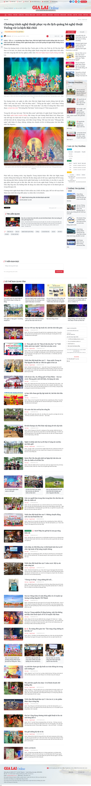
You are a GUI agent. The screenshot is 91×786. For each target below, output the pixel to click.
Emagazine (46, 1)
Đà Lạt (68, 361)
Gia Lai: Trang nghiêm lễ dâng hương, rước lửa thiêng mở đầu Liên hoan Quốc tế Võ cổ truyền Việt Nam (43, 613)
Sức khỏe (50, 14)
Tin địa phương (75, 82)
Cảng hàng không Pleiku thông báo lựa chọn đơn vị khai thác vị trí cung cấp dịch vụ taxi (76, 232)
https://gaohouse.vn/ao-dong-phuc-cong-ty (76, 352)
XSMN (84, 349)
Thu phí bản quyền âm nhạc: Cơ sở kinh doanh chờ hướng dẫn (42, 684)
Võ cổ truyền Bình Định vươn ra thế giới (11, 490)
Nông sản (69, 149)
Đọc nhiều (71, 32)
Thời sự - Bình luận (30, 14)
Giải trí (75, 14)
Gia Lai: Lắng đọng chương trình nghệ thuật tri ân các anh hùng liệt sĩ (43, 716)
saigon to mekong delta (71, 328)
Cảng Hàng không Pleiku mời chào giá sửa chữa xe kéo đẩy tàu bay (76, 197)
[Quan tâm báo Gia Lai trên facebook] (71, 2)
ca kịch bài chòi (13, 108)
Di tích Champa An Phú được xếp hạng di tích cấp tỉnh (43, 426)
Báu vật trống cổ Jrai (52, 318)
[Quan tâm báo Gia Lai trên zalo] (73, 2)
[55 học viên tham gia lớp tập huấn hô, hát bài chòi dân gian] (13, 398)
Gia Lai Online (14, 768)
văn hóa (60, 231)
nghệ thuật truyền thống (18, 115)
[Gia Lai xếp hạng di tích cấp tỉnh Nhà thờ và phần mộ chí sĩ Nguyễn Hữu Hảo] (54, 481)
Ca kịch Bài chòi (45, 231)
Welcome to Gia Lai (36, 1)
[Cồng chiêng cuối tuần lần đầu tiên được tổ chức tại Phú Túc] (77, 310)
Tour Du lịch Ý (72, 358)
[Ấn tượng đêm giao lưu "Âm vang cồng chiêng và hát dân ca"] (13, 634)
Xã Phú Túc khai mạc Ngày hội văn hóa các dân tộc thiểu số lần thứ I (33, 491)
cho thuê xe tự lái (74, 341)
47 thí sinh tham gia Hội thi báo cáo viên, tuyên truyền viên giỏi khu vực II (76, 136)
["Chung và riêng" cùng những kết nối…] (13, 585)
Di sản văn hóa (14, 234)
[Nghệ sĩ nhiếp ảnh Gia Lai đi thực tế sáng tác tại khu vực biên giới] (13, 447)
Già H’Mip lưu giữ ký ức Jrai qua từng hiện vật (43, 532)
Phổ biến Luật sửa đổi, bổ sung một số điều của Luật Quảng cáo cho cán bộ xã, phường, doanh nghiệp (33, 659)
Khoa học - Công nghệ (60, 14)
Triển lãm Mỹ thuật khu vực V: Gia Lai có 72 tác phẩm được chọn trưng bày (43, 700)
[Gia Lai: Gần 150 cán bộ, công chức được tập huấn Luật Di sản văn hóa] (54, 650)
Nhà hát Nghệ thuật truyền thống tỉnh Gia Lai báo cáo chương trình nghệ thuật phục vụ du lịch (76, 47)
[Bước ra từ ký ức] (13, 753)
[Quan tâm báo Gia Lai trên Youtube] (76, 2)
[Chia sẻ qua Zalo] (2, 36)
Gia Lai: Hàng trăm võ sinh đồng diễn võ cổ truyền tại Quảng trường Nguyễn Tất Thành (43, 597)
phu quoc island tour (71, 334)
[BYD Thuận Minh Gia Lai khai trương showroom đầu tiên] (71, 242)
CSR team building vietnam (74, 339)
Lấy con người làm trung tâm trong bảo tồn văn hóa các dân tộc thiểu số (44, 499)
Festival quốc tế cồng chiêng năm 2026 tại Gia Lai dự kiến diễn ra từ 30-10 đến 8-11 (77, 300)
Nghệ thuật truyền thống (27, 231)
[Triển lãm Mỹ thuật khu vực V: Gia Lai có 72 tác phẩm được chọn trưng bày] (13, 704)
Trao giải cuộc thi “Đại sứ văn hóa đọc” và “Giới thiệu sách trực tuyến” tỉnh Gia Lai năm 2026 (43, 345)
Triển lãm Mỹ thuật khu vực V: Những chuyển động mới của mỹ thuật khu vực (43, 516)
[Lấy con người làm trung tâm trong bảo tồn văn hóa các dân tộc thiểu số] (13, 503)
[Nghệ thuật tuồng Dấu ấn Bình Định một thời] (11, 200)
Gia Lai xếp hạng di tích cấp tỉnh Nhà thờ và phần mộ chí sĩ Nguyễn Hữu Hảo (54, 491)
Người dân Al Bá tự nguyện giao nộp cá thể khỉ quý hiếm (81, 101)
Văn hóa (69, 14)
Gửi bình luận (59, 271)
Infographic (55, 1)
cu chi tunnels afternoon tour (72, 330)
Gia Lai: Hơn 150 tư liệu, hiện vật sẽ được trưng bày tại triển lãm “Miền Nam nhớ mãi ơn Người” (76, 56)
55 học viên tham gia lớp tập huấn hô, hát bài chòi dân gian (44, 394)
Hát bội (6, 234)
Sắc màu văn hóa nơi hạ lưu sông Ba (37, 409)
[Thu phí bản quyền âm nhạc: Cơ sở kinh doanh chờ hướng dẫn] (13, 688)
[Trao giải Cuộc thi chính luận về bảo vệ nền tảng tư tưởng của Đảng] (70, 37)
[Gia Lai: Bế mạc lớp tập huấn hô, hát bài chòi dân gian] (13, 333)
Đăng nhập (83, 1)
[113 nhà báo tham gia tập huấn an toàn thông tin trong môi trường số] (13, 672)
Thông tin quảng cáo (76, 189)
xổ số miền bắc (70, 349)
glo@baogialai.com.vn (12, 775)
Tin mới (82, 32)
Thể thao (85, 14)
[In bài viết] (2, 47)
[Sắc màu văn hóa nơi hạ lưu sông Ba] (13, 414)
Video (7, 1)
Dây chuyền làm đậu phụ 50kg (74, 346)
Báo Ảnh (13, 1)
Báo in (20, 1)
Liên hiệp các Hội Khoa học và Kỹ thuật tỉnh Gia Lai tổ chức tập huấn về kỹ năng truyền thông (43, 548)
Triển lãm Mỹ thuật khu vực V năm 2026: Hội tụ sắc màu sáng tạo (43, 564)
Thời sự (10, 14)
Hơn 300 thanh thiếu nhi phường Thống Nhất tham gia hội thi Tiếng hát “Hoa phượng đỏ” (12, 659)
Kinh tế (38, 14)
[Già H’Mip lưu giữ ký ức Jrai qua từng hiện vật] (13, 536)
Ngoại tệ (69, 160)
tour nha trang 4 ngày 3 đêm (72, 336)
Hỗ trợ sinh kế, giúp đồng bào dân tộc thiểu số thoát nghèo (81, 92)
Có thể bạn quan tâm (15, 281)
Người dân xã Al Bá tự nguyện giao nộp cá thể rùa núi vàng (76, 125)
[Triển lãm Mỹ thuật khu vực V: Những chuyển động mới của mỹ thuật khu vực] (13, 520)
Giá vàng (69, 172)
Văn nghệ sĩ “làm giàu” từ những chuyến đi (13, 319)
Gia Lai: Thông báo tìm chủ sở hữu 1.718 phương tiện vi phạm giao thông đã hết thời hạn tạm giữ (76, 209)
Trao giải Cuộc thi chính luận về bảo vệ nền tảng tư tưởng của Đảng (81, 38)
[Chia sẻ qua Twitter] (2, 40)
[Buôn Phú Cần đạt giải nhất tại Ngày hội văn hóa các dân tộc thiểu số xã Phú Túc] (13, 463)
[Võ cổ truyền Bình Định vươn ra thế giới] (13, 481)
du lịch (53, 231)
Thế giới (15, 14)
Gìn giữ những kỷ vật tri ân (34, 732)
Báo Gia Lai (10, 231)
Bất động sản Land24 (78, 349)
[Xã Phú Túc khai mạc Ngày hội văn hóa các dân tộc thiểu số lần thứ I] (34, 481)
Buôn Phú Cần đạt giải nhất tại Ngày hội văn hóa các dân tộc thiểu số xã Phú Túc (43, 459)
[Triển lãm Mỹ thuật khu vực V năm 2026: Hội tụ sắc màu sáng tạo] (13, 568)
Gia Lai (17, 231)
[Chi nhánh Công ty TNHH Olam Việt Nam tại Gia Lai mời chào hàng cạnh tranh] (71, 220)
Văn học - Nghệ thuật (82, 19)
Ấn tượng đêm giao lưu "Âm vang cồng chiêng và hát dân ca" (44, 630)
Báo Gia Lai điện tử (45, 8)
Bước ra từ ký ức (30, 748)
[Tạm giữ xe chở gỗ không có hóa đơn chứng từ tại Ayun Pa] (70, 74)
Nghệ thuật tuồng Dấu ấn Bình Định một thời (35, 197)
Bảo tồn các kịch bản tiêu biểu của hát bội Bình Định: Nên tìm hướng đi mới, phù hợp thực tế (41, 218)
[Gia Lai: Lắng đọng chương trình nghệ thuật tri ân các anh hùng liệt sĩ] (13, 720)
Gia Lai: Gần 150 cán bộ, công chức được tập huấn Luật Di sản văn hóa (53, 659)
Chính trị (21, 14)
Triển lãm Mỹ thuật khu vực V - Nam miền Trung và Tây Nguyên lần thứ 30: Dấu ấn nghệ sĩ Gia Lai (43, 361)
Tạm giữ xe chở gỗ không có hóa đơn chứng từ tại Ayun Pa (81, 74)
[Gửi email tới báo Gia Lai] (79, 2)
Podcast (27, 1)
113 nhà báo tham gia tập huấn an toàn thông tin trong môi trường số (44, 668)
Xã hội (80, 14)
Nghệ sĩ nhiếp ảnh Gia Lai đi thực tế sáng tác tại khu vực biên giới (43, 443)
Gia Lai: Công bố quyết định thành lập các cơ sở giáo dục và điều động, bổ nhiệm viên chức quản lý (76, 66)
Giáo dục (44, 14)
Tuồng (37, 231)
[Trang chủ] (5, 15)
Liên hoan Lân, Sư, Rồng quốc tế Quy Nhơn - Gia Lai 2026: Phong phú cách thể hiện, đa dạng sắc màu (43, 378)
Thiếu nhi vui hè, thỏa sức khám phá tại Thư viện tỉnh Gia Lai (34, 319)
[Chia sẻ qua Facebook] (2, 33)
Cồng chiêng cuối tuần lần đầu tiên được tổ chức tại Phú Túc (76, 319)
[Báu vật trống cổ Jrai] (56, 310)
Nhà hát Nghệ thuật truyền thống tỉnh (48, 53)
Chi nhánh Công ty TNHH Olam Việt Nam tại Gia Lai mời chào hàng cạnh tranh (76, 221)
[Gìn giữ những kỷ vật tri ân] (13, 737)
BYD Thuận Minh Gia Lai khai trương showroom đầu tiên (76, 244)
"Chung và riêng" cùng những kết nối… (39, 580)
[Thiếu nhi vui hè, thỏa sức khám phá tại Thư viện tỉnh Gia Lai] (34, 310)
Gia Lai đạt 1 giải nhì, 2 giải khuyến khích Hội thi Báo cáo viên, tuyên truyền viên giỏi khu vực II (76, 113)
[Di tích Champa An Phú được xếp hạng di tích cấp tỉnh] (13, 431)
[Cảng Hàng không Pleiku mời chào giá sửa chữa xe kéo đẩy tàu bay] (71, 196)
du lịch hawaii (70, 343)
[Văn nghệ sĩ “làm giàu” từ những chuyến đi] (13, 310)
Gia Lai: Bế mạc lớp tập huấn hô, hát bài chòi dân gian (43, 328)
